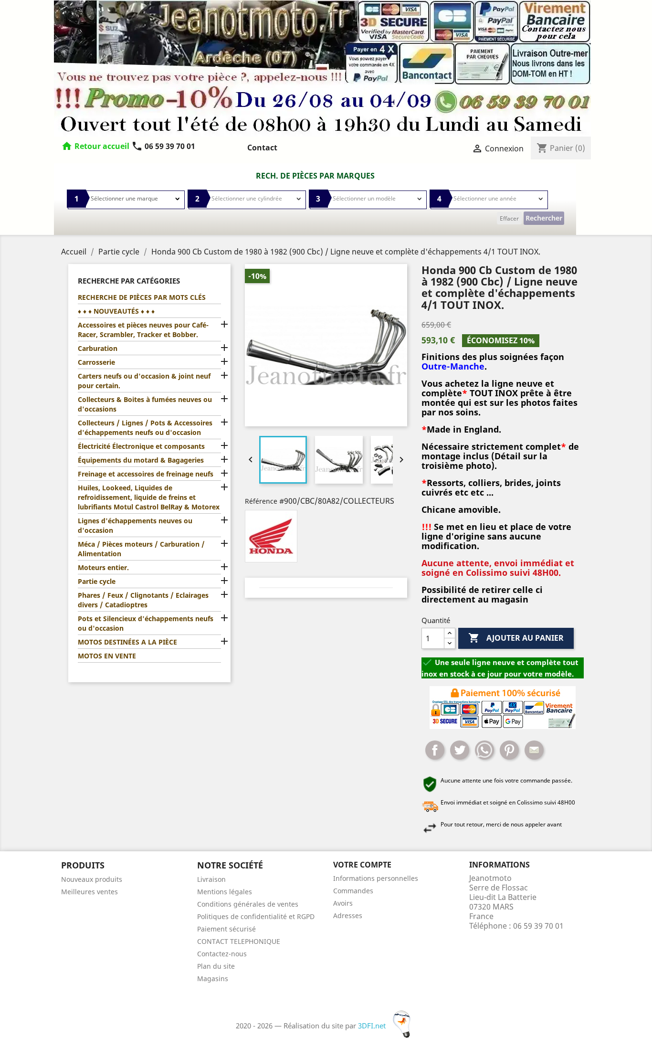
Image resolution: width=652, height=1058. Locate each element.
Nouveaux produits (91, 879)
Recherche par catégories (129, 281)
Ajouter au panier (516, 638)
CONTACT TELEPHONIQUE (238, 941)
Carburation (97, 348)
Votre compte (362, 864)
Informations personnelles (375, 878)
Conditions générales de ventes (247, 904)
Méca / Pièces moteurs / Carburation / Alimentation (141, 549)
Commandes (353, 890)
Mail (534, 750)
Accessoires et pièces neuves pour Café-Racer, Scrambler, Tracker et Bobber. (143, 329)
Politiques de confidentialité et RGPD (256, 916)
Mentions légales (224, 891)
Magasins (212, 978)
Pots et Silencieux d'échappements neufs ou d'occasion (145, 623)
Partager (434, 750)
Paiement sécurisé (226, 928)
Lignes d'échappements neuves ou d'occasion (135, 525)
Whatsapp (484, 750)
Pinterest (509, 750)
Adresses (347, 915)
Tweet (459, 750)
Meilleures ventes (89, 891)
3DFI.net (373, 1025)
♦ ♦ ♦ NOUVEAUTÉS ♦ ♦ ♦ (116, 311)
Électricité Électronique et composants (141, 446)
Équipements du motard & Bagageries (141, 460)
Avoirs (343, 903)
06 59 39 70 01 (163, 146)
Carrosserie (96, 362)
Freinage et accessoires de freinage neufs (145, 473)
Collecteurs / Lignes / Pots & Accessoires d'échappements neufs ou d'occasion (145, 427)
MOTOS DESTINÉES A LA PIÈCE (127, 641)
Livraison (211, 879)
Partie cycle (97, 581)
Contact (262, 147)
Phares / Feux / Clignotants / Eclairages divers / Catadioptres (143, 600)
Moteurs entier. (103, 567)
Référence (261, 501)
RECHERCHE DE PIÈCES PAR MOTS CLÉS (142, 297)
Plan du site (216, 966)
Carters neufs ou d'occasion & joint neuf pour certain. (144, 380)
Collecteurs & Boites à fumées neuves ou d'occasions (145, 404)
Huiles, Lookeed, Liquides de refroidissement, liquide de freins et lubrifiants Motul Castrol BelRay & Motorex (149, 497)
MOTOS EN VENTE (107, 655)
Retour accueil (101, 146)
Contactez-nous (222, 953)
